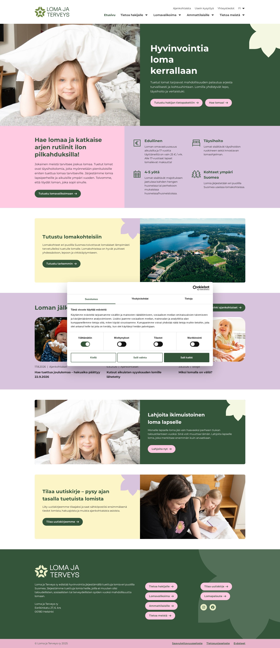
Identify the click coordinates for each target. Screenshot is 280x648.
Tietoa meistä (158, 615)
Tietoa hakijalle (159, 586)
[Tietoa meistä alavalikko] (243, 15)
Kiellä (93, 357)
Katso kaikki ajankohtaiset (220, 307)
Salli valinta (139, 357)
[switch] (121, 344)
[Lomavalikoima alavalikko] (180, 15)
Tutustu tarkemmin (59, 263)
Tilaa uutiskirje (214, 586)
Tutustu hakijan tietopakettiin (174, 102)
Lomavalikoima (159, 596)
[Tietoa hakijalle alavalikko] (146, 15)
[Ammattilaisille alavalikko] (213, 15)
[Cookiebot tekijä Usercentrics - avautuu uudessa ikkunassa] (195, 288)
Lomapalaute (213, 596)
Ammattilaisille (159, 605)
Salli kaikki (187, 357)
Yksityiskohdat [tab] (140, 298)
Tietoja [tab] (188, 298)
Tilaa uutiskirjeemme (60, 521)
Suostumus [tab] (91, 299)
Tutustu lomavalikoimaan (56, 193)
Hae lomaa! (216, 102)
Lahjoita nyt (160, 448)
